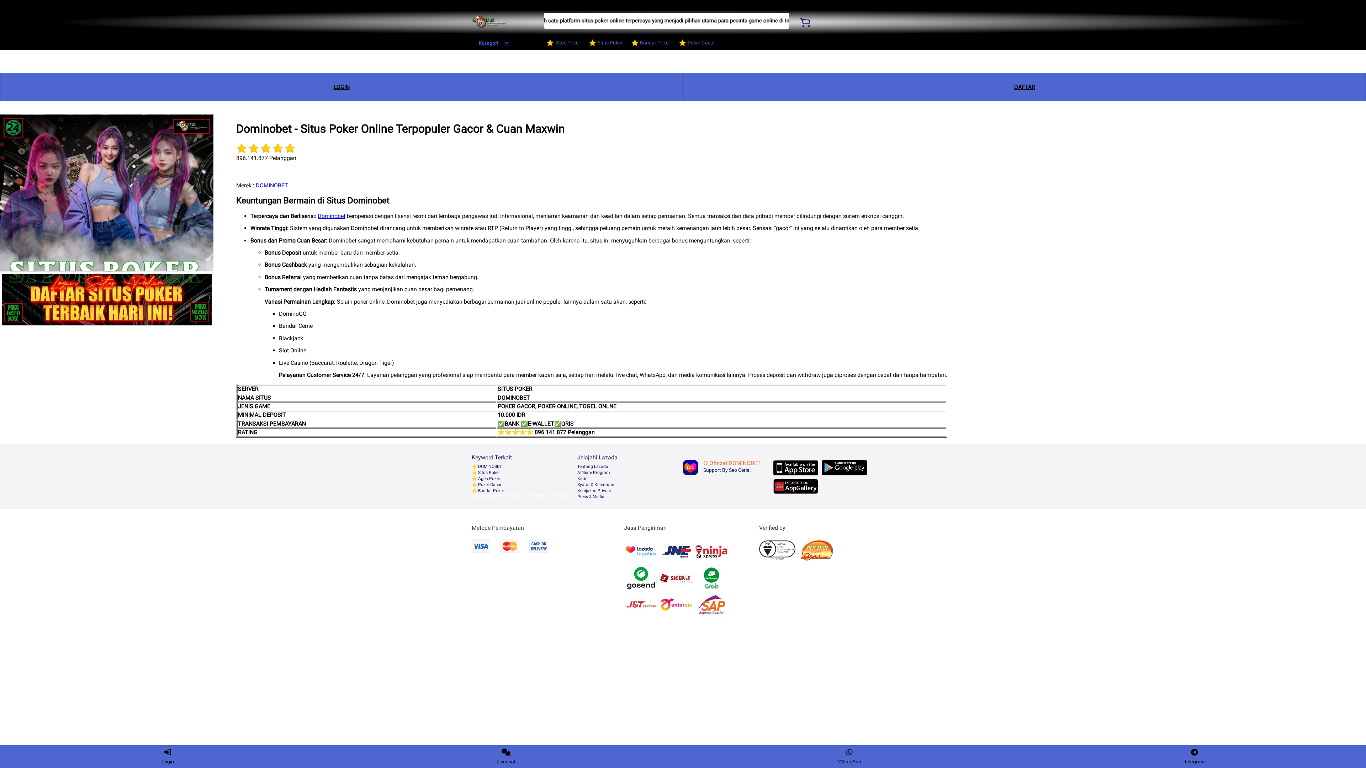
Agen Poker (488, 478)
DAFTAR (1024, 87)
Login (168, 761)
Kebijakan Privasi (594, 490)
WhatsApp (849, 761)
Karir (582, 478)
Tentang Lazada (592, 466)
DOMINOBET (272, 185)
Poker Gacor (489, 484)
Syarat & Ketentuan (595, 484)
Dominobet (331, 216)
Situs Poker (488, 472)
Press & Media (590, 496)
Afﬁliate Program (593, 472)
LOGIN (342, 87)
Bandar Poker (490, 490)
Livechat (506, 761)
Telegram (1194, 761)
